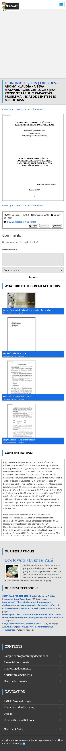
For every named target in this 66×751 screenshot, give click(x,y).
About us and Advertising (19, 707)
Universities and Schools (19, 720)
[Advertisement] (33, 44)
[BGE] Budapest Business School (21, 221)
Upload (8, 713)
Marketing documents (17, 668)
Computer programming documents (26, 655)
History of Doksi (13, 729)
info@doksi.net (12, 743)
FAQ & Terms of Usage (17, 701)
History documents (15, 681)
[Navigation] (61, 4)
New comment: (10, 249)
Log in (34, 225)
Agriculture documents (18, 674)
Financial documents (16, 662)
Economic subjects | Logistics (30, 83)
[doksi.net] (11, 5)
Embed (58, 225)
